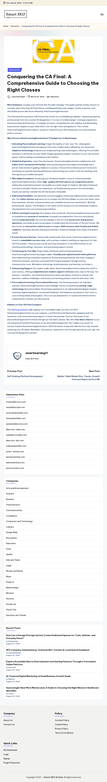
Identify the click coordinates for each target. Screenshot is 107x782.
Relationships (12, 587)
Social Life (11, 604)
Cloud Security (13, 504)
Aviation (10, 493)
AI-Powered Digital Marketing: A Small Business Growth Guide (38, 676)
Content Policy (62, 720)
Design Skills (11, 532)
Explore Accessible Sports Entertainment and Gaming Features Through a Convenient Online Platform (51, 663)
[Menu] (101, 14)
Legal (8, 565)
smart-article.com (15, 451)
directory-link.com (15, 440)
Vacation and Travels (16, 615)
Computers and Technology (19, 521)
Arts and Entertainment (17, 488)
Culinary (10, 527)
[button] (32, 358)
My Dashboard (10, 750)
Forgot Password (11, 762)
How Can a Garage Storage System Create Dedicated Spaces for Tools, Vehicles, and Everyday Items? (50, 637)
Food (8, 549)
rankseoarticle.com (15, 462)
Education (15, 26)
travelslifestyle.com (15, 407)
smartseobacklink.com (17, 413)
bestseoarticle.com (15, 457)
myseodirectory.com (16, 402)
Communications (14, 510)
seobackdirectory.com (17, 424)
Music (8, 576)
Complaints (11, 516)
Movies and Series (14, 571)
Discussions (11, 538)
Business (10, 499)
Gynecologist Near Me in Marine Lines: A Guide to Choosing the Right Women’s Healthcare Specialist (52, 689)
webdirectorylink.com (16, 435)
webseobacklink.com (16, 446)
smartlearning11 (36, 353)
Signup (6, 758)
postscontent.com (15, 468)
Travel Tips (11, 609)
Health (9, 554)
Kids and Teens (13, 560)
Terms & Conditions (64, 733)
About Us (7, 720)
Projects (10, 582)
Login (6, 754)
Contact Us (9, 724)
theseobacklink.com (15, 418)
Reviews (10, 593)
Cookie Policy (61, 724)
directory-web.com (15, 429)
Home (5, 26)
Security (10, 598)
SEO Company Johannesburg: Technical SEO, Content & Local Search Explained (47, 650)
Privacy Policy (61, 728)
